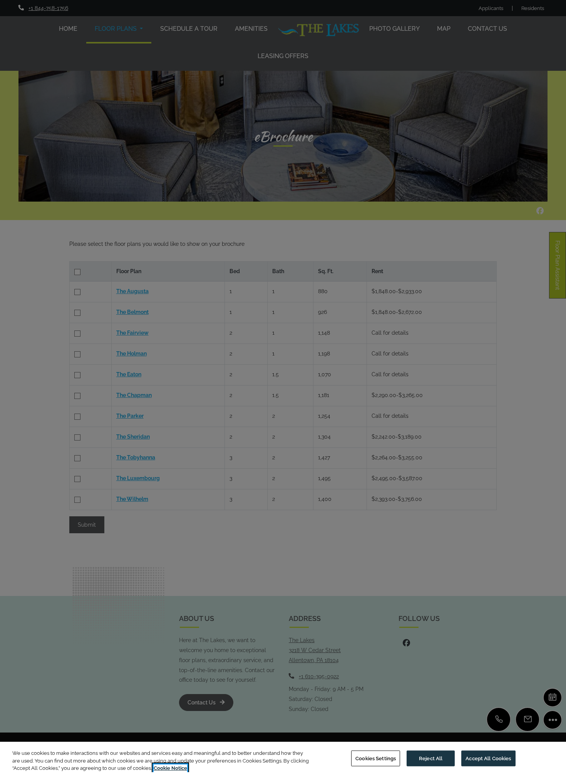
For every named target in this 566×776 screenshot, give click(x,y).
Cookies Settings (375, 758)
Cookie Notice (170, 768)
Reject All (430, 758)
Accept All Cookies (488, 758)
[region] (283, 759)
